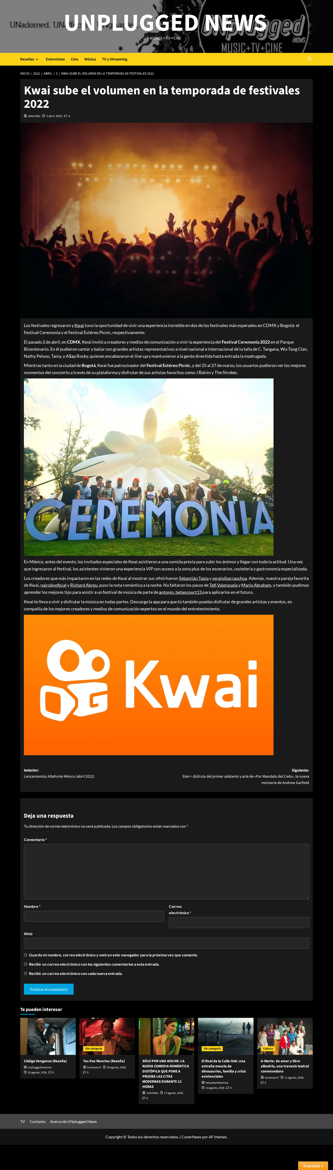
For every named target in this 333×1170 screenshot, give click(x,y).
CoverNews (191, 1136)
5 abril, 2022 (54, 116)
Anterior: (59, 773)
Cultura (268, 1049)
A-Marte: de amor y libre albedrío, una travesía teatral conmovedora (285, 1066)
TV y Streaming (114, 59)
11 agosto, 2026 (294, 1078)
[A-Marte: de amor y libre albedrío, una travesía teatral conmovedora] (285, 1036)
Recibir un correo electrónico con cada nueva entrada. (76, 973)
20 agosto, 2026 (37, 1073)
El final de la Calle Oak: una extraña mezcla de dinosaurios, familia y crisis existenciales (224, 1069)
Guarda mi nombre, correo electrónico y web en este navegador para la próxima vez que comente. (113, 954)
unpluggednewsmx (40, 1067)
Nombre (32, 906)
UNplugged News (165, 23)
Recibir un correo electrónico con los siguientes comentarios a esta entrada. (94, 964)
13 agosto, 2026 (215, 1088)
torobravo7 (94, 1067)
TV (22, 1121)
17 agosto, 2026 (173, 1093)
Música (90, 59)
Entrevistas (55, 59)
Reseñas (27, 59)
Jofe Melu (34, 116)
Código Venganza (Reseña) (45, 1061)
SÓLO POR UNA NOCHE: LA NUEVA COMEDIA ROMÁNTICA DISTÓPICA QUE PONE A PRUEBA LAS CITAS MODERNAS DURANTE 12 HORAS (165, 1074)
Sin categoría (93, 1049)
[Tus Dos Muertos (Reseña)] (107, 1036)
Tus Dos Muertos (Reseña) (104, 1061)
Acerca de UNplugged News (73, 1121)
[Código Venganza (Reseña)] (48, 1036)
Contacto (38, 1121)
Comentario (35, 839)
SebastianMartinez (217, 1083)
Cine (74, 59)
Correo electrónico (180, 909)
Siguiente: (245, 776)
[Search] (310, 59)
